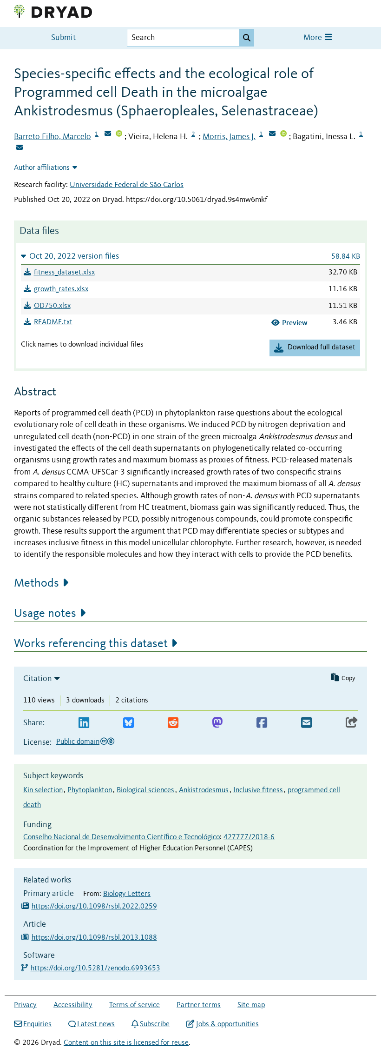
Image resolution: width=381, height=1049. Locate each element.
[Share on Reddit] (173, 723)
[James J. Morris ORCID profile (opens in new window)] (283, 134)
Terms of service (134, 1005)
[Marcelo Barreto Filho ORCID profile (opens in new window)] (119, 134)
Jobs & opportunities (227, 1024)
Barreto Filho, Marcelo (52, 137)
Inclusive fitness (258, 790)
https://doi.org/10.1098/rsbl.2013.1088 (94, 938)
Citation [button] (37, 679)
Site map (251, 1005)
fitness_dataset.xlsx (64, 272)
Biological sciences (145, 790)
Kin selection (43, 790)
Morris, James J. (229, 137)
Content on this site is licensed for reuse (126, 1043)
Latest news (96, 1024)
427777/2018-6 (249, 837)
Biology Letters (127, 894)
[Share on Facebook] (261, 723)
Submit (63, 38)
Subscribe (155, 1024)
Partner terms (199, 1005)
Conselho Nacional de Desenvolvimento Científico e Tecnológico (121, 837)
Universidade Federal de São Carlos (127, 185)
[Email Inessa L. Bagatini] (19, 148)
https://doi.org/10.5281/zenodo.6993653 (96, 968)
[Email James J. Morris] (272, 134)
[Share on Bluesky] (128, 723)
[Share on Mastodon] (217, 723)
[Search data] (246, 38)
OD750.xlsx (52, 306)
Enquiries (37, 1024)
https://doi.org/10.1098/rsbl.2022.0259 (94, 906)
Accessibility (72, 1005)
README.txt (53, 322)
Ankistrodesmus (204, 790)
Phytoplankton (89, 790)
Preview (295, 322)
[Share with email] (306, 723)
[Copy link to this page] (352, 723)
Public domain (77, 742)
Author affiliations (42, 168)
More (313, 38)
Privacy (25, 1005)
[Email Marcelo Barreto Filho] (107, 134)
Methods (36, 583)
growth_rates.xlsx (61, 289)
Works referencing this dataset (91, 644)
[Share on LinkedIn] (84, 723)
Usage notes (45, 614)
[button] (190, 256)
